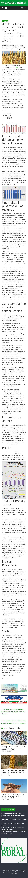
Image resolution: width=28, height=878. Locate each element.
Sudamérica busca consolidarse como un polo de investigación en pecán (13, 722)
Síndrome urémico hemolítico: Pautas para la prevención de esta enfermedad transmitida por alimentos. (13, 815)
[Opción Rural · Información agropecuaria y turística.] (2, 8)
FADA (16, 67)
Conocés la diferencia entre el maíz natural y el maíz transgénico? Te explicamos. (13, 772)
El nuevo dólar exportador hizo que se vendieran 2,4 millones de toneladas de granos (13, 748)
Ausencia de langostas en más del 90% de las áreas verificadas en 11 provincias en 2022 (13, 796)
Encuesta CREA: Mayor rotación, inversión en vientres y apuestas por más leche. (13, 711)
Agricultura (5, 21)
